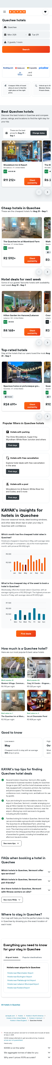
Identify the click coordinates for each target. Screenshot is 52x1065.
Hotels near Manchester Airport (20, 973)
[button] (4, 12)
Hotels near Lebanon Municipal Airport (23, 984)
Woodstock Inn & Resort (15, 165)
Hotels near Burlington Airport (19, 976)
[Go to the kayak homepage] (17, 11)
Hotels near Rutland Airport (18, 988)
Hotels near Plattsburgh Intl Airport (21, 980)
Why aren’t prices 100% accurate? (20, 1057)
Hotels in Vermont (35, 1018)
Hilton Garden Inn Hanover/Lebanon (21, 315)
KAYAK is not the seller (14, 1048)
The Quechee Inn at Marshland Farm (21, 241)
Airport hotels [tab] (12, 957)
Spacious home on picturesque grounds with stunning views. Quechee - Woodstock (21, 386)
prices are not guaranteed (13, 1040)
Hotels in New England (18, 1020)
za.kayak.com (10, 1016)
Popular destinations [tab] (32, 957)
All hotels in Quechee (10, 1005)
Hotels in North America (34, 1016)
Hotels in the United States (16, 1018)
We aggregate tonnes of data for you (21, 1052)
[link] (12, 445)
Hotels (20, 1016)
